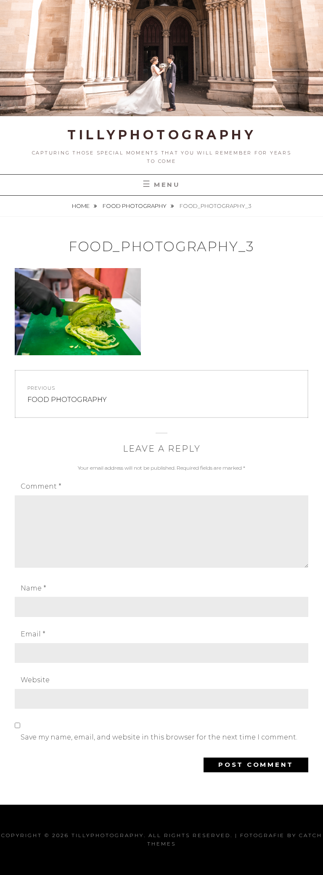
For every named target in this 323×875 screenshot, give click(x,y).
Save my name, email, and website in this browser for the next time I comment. (159, 737)
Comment (41, 486)
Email (33, 634)
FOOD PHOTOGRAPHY (135, 205)
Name (33, 588)
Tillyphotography (161, 135)
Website (35, 680)
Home (81, 205)
